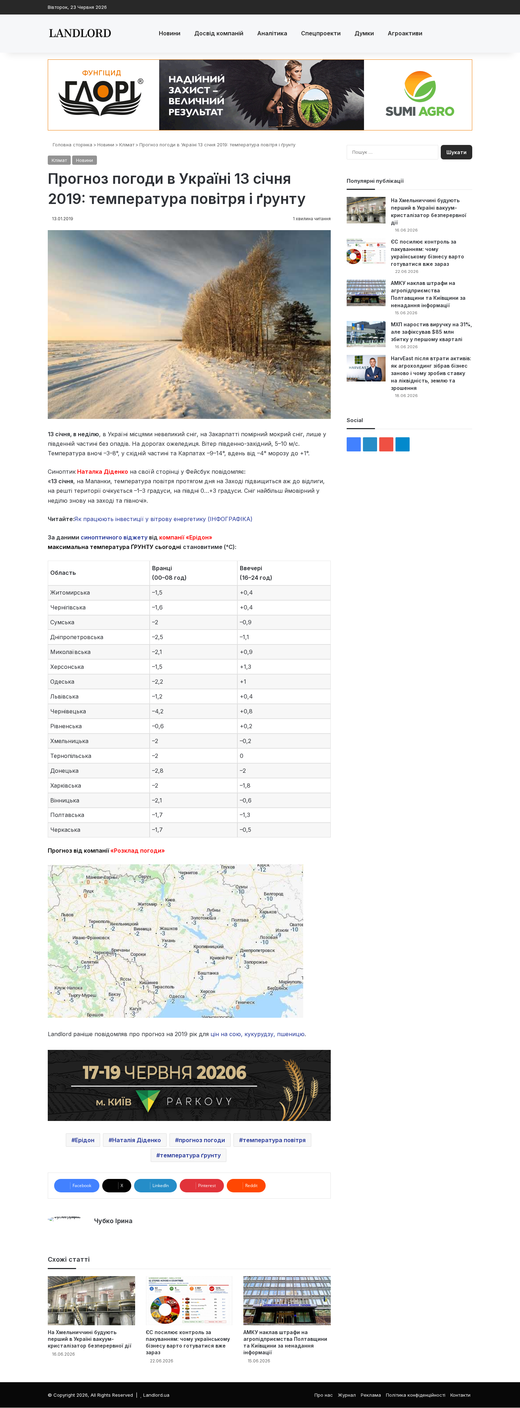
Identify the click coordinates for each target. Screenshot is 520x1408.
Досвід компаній (218, 33)
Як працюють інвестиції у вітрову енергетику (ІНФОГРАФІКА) (163, 518)
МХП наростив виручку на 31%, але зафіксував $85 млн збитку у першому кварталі (431, 331)
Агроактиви (405, 33)
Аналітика (272, 33)
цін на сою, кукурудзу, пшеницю (257, 1034)
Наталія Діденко (136, 1140)
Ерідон (84, 1140)
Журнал (347, 1395)
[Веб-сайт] (98, 1233)
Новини (169, 33)
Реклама (371, 1395)
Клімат (126, 144)
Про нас (323, 1395)
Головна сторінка (71, 144)
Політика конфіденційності (415, 1395)
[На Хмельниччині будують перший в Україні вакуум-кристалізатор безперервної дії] (91, 1300)
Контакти (460, 1395)
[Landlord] (79, 33)
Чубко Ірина (113, 1221)
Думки (364, 33)
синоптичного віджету (114, 537)
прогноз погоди (202, 1140)
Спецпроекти (321, 33)
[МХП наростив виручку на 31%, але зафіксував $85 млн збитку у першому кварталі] (366, 334)
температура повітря (274, 1140)
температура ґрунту (190, 1155)
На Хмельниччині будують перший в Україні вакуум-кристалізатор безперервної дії (89, 1339)
